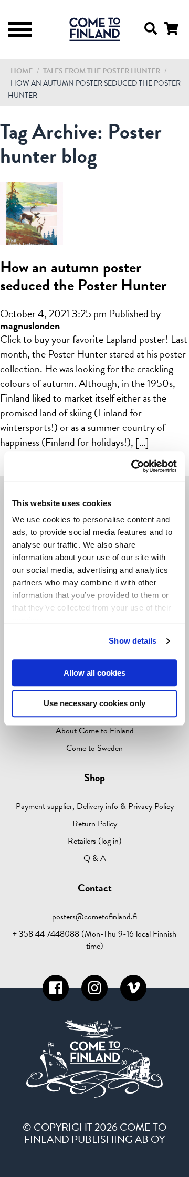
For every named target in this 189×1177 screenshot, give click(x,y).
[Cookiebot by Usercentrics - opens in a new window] (133, 466)
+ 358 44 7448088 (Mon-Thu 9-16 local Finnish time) (94, 940)
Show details (132, 640)
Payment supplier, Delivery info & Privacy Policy (95, 806)
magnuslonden (30, 325)
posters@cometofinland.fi (94, 916)
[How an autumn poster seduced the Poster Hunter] (31, 239)
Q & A (94, 858)
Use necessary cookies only (94, 703)
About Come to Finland (95, 730)
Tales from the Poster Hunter (102, 71)
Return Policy (94, 823)
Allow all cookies (94, 672)
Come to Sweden (94, 748)
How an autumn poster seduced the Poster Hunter (83, 276)
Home (21, 71)
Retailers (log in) (95, 841)
